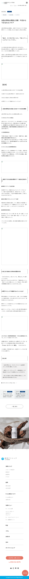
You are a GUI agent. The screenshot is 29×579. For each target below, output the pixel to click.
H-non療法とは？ (9, 497)
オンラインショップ (10, 547)
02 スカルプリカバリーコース (12, 517)
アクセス (7, 476)
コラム (7, 531)
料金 (7, 525)
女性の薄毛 (11, 14)
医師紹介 (8, 472)
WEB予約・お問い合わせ (14, 558)
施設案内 (8, 474)
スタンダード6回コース (10, 511)
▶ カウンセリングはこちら (8, 383)
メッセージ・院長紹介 (10, 469)
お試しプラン (8, 514)
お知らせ (8, 536)
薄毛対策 (4, 14)
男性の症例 (8, 486)
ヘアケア (17, 14)
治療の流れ (8, 499)
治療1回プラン (8, 513)
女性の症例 (8, 488)
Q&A (7, 542)
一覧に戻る (14, 406)
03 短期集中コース (10, 519)
